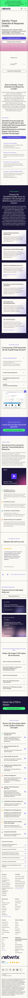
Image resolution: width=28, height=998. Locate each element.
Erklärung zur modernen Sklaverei (19, 950)
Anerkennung (17, 930)
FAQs (3, 934)
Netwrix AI (17, 925)
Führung (16, 923)
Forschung (4, 911)
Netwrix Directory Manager (20, 881)
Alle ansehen (4, 950)
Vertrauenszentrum (18, 947)
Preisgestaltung (18, 932)
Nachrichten (4, 907)
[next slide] (7, 574)
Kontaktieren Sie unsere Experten (14, 430)
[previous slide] (3, 574)
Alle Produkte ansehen (19, 888)
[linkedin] (3, 969)
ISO (2, 941)
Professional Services (5, 927)
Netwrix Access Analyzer (19, 878)
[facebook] (10, 969)
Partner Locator (18, 906)
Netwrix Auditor (18, 880)
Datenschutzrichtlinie (19, 946)
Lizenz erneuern (5, 925)
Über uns (16, 922)
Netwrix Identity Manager (19, 885)
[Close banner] (25, 3)
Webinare (3, 913)
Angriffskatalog (4, 914)
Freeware (3, 906)
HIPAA (3, 943)
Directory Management (6, 882)
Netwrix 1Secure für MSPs (19, 876)
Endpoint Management (6, 884)
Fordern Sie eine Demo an (14, 38)
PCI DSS (3, 946)
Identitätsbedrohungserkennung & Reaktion (7, 889)
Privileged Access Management (5, 891)
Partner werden (18, 902)
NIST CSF (3, 944)
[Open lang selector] (22, 8)
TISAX (3, 948)
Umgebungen (4, 893)
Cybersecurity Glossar (6, 902)
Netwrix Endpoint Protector (20, 883)
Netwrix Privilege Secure (19, 886)
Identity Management (6, 886)
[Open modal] (14, 476)
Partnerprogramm (18, 901)
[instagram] (17, 969)
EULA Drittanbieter (18, 944)
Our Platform (4, 876)
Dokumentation (4, 904)
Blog (2, 901)
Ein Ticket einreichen (5, 932)
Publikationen (4, 909)
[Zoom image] (25, 391)
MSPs (16, 904)
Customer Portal (5, 922)
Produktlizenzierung (18, 952)
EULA (16, 942)
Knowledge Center (5, 930)
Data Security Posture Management (6, 881)
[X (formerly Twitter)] (6, 969)
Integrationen (4, 895)
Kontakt (16, 934)
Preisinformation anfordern (14, 41)
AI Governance (4, 878)
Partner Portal (17, 907)
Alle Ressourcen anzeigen (6, 916)
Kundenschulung (5, 923)
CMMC (3, 939)
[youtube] (13, 969)
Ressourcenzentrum (14, 596)
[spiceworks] (20, 969)
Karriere (16, 927)
